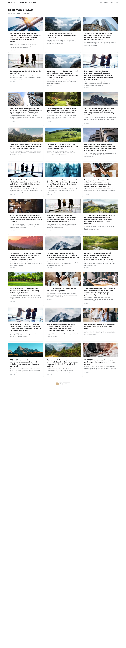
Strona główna (114, 2)
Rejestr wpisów (104, 2)
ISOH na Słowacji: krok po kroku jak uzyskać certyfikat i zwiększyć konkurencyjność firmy (99, 326)
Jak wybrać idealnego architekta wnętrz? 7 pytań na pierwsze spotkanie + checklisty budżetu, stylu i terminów (25, 291)
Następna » (66, 383)
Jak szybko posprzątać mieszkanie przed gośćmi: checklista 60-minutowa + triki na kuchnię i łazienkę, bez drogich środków (62, 111)
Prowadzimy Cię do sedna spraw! (22, 2)
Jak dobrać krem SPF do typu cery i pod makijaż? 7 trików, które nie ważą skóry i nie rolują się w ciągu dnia (62, 146)
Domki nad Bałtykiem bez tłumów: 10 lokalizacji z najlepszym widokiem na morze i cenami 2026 (62, 35)
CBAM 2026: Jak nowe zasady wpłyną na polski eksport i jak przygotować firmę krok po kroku (99, 362)
